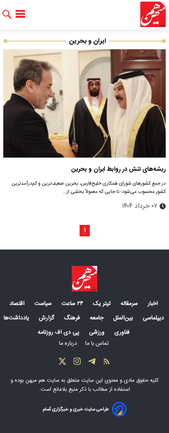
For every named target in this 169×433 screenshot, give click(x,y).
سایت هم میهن (42, 380)
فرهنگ (73, 318)
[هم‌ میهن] (84, 278)
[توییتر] (62, 363)
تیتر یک (102, 304)
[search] (6, 14)
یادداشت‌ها (17, 318)
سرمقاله (130, 304)
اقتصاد (17, 304)
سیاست (43, 304)
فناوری (122, 332)
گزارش (47, 318)
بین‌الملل (124, 318)
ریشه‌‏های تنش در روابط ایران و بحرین (118, 169)
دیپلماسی (154, 318)
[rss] (107, 363)
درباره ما (69, 343)
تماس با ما (97, 343)
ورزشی (97, 332)
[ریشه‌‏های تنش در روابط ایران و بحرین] (84, 103)
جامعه (97, 318)
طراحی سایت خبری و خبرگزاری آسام (76, 409)
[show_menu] (20, 14)
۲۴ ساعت (73, 304)
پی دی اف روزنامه (59, 332)
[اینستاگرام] (77, 363)
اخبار (154, 304)
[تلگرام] (92, 363)
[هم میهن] (153, 14)
